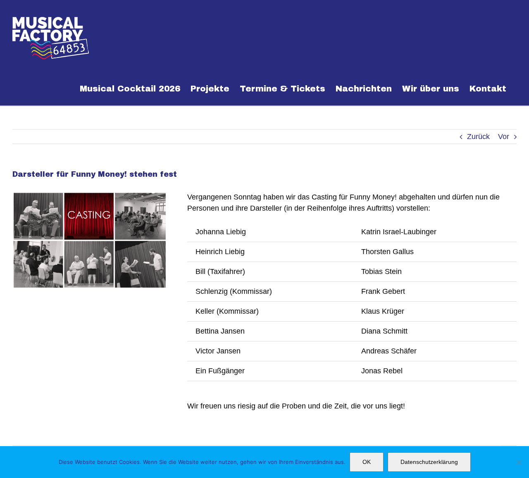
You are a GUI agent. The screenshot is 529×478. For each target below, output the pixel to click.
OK (366, 462)
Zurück (478, 136)
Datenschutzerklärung (429, 462)
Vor (503, 136)
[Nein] (519, 462)
